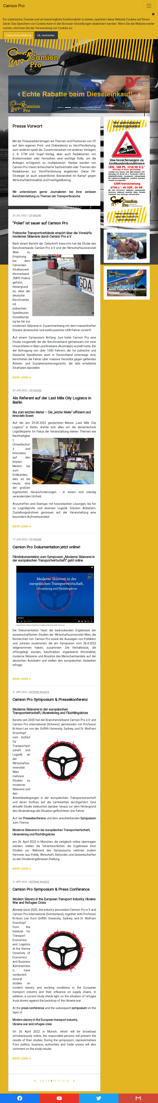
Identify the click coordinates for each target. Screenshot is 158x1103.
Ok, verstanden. (46, 35)
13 (67, 1081)
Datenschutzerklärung (18, 35)
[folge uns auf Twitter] (98, 1098)
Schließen (153, 14)
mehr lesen (21, 377)
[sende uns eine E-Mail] (138, 1098)
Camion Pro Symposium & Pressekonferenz (50, 699)
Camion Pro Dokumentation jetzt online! (46, 547)
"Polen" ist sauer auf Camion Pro (40, 223)
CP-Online (35, 215)
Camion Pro (14, 5)
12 (63, 1081)
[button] (18, 94)
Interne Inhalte (39, 692)
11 (59, 1081)
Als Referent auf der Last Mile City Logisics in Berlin (52, 400)
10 (54, 1081)
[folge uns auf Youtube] (59, 1098)
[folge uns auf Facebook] (20, 1098)
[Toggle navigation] (149, 6)
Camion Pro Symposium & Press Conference (51, 889)
